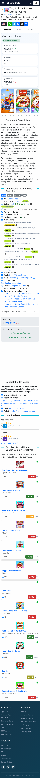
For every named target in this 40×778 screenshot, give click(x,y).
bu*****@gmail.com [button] (17, 275)
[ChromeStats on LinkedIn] (3, 767)
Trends (30, 29)
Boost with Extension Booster (21, 337)
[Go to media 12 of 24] (18, 115)
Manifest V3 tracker (28, 721)
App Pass (4, 711)
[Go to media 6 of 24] (2, 115)
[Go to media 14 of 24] (24, 115)
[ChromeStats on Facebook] (8, 767)
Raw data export (7, 734)
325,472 (18, 201)
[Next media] (36, 101)
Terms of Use (6, 758)
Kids (24, 195)
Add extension (26, 728)
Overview (7, 29)
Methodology (6, 748)
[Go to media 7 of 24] (5, 115)
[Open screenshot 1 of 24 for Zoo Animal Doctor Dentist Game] (7, 101)
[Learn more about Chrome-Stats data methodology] (28, 286)
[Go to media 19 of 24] (37, 115)
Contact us (5, 755)
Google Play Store (11, 40)
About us (4, 745)
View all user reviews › (10, 443)
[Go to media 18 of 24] (34, 115)
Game (18, 14)
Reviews (18, 29)
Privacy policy (26, 278)
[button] (3, 3)
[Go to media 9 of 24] (10, 115)
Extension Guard (7, 721)
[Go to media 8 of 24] (8, 115)
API (2, 728)
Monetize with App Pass (21, 333)
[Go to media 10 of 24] (13, 115)
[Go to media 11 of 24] (16, 115)
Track (19, 36)
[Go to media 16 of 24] (29, 115)
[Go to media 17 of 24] (32, 115)
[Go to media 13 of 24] (21, 115)
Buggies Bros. (9, 14)
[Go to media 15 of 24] (26, 115)
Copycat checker (27, 718)
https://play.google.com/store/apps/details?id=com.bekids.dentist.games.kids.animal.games (19, 403)
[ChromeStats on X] (13, 767)
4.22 (19, 204)
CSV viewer (25, 725)
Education (17, 195)
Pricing (23, 711)
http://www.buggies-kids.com (24, 411)
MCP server (5, 731)
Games (10, 195)
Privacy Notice (6, 762)
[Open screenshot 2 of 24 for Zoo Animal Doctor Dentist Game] (23, 101)
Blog (2, 752)
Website (12, 278)
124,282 (12, 323)
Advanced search (27, 715)
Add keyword (26, 731)
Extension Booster (7, 724)
